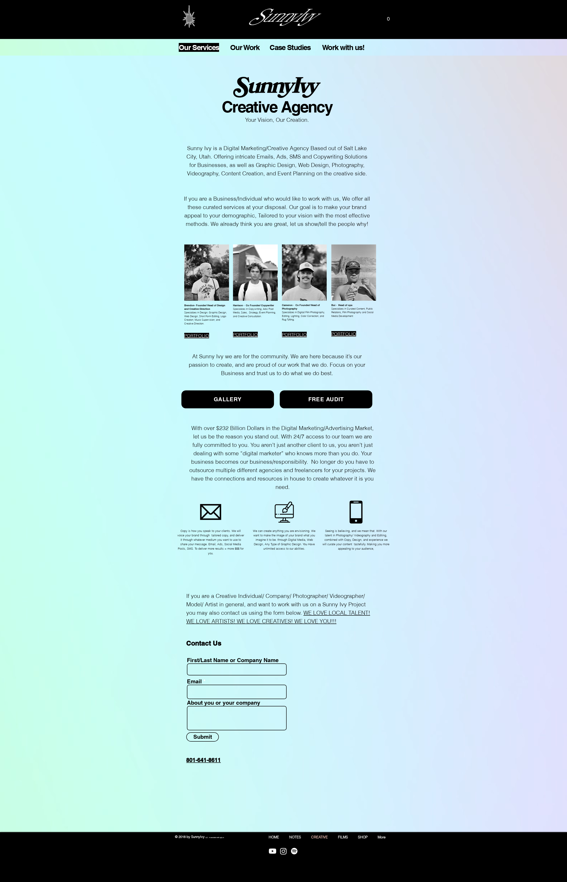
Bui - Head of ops (341, 305)
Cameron (287, 305)
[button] (388, 19)
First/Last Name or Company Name (233, 660)
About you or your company (223, 703)
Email (194, 681)
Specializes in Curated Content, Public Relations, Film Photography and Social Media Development (352, 312)
